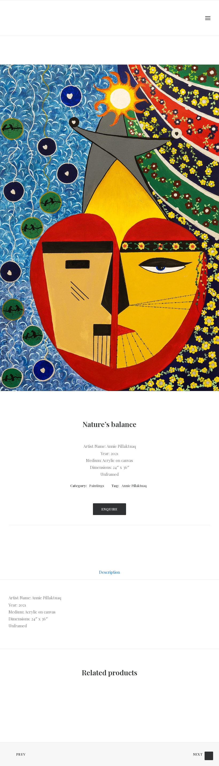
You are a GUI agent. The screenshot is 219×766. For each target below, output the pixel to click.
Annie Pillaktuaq (134, 485)
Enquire (109, 509)
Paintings (96, 485)
